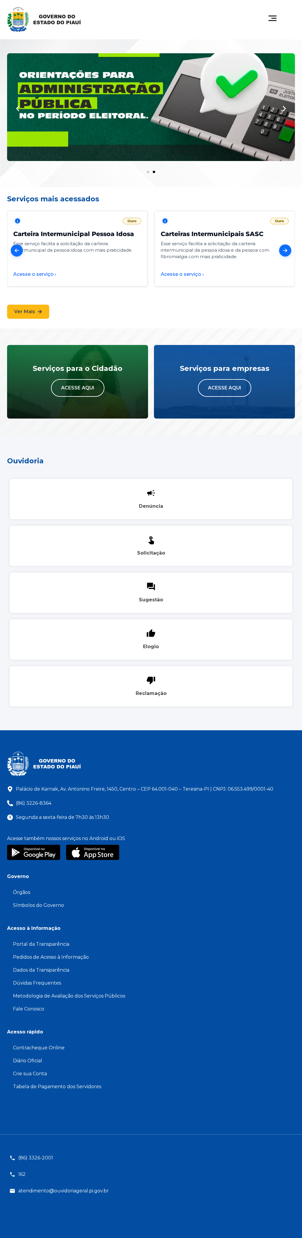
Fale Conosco (28, 1009)
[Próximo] (285, 250)
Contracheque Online (39, 1048)
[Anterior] (17, 250)
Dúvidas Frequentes (37, 983)
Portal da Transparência (41, 944)
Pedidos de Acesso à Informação (51, 957)
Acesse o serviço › (34, 274)
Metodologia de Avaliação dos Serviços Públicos (69, 996)
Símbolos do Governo (38, 905)
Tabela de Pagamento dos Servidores (57, 1086)
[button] (18, 108)
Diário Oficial (27, 1060)
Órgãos (21, 892)
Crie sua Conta (30, 1073)
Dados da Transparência (41, 970)
